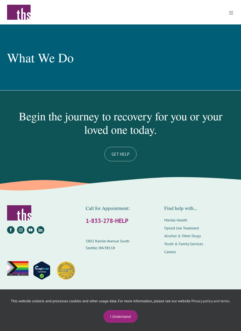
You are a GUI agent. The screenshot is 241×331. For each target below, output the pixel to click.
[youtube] (30, 230)
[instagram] (20, 230)
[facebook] (11, 230)
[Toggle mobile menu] (231, 12)
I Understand (120, 316)
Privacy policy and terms (210, 301)
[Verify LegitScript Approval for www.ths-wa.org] (41, 270)
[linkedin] (40, 230)
